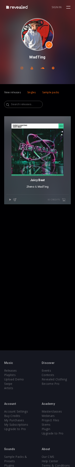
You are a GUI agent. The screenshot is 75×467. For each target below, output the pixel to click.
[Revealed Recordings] (17, 7)
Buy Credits (12, 416)
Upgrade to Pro (15, 429)
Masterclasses (52, 411)
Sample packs (50, 92)
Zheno (30, 186)
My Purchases (14, 420)
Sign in (56, 7)
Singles (31, 92)
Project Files (50, 420)
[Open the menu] (68, 7)
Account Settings (16, 411)
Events (46, 370)
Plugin (46, 429)
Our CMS (48, 457)
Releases (10, 370)
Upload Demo (14, 379)
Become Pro (50, 384)
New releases (12, 92)
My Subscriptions (16, 425)
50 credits (54, 199)
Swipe (8, 384)
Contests (48, 375)
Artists (8, 388)
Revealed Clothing (54, 379)
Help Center (50, 461)
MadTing (43, 186)
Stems (46, 425)
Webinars (48, 416)
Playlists (10, 375)
